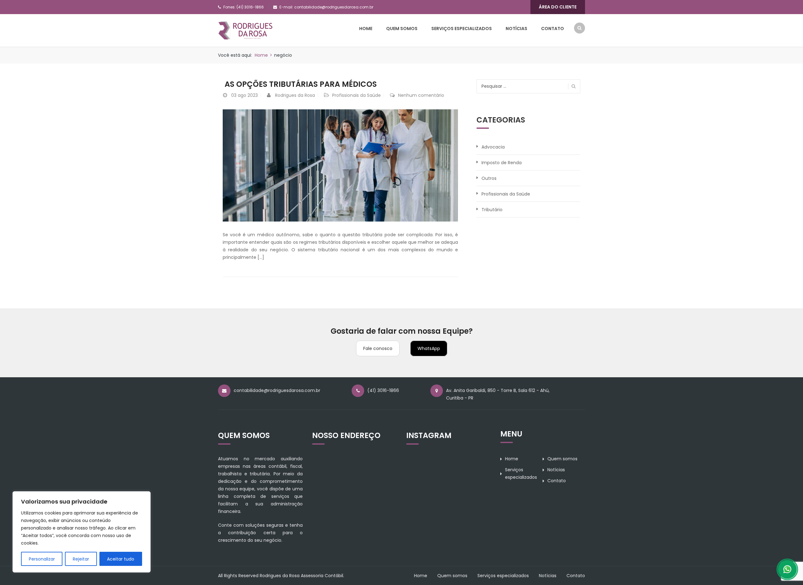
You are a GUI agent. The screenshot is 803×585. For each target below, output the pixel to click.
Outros (489, 178)
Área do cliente (558, 7)
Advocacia (493, 147)
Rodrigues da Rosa (295, 95)
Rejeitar (81, 559)
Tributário (492, 209)
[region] (82, 531)
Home (365, 28)
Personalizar (42, 559)
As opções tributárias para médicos (300, 84)
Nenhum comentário (421, 95)
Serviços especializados (461, 28)
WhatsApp (428, 348)
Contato (552, 28)
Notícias (516, 28)
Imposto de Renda (501, 162)
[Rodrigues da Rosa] (245, 30)
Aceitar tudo (120, 559)
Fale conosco (377, 348)
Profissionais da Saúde (356, 95)
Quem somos (401, 28)
